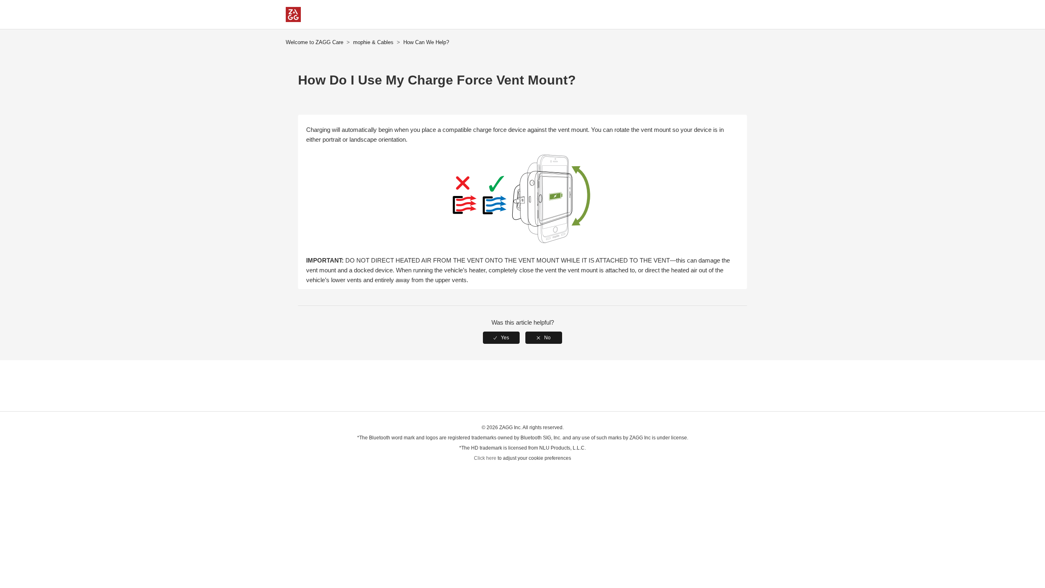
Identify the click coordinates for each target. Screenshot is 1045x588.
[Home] (293, 19)
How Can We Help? (426, 42)
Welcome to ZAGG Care (314, 42)
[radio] (501, 338)
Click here (485, 458)
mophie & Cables (373, 42)
